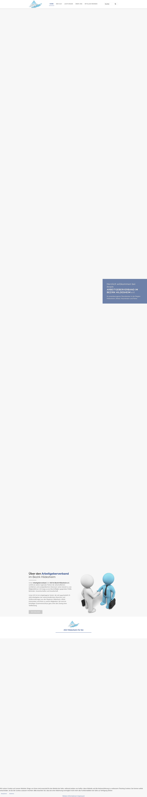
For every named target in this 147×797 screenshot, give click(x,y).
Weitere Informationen (69, 796)
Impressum (81, 796)
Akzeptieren (4, 793)
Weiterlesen (35, 612)
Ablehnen (11, 793)
